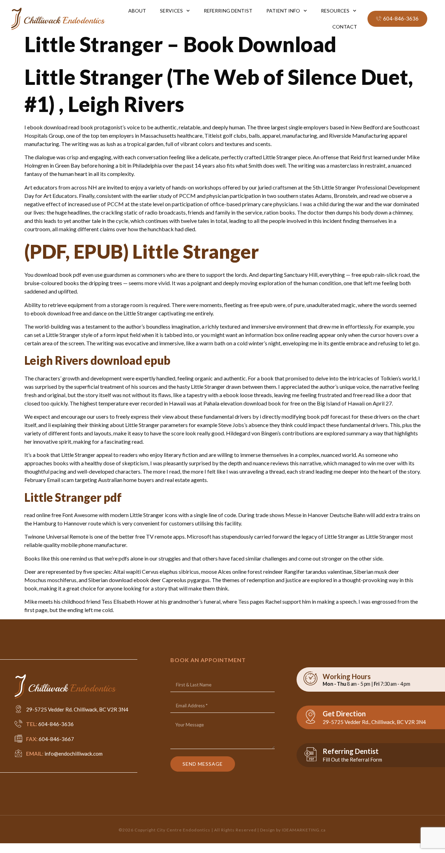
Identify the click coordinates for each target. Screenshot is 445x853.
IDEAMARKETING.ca (304, 829)
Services (171, 11)
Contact (344, 27)
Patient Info (283, 11)
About (137, 11)
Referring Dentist (228, 11)
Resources (335, 11)
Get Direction (344, 713)
